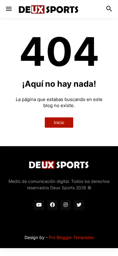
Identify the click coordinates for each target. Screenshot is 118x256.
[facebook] (52, 205)
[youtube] (39, 205)
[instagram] (66, 205)
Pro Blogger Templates (71, 237)
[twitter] (79, 205)
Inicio (59, 122)
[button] (8, 9)
